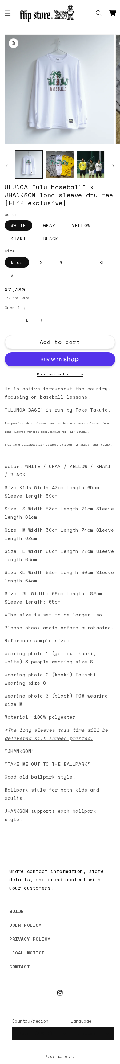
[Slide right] (113, 166)
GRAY (49, 225)
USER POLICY (25, 925)
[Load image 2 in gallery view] (60, 164)
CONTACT (19, 966)
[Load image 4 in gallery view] (91, 164)
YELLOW (81, 225)
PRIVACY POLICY (29, 939)
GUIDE (16, 911)
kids (17, 262)
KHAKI (18, 238)
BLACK (50, 238)
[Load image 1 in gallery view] (29, 164)
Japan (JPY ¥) (35, 1033)
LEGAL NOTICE (27, 952)
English (86, 1033)
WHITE (18, 225)
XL (102, 262)
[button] (7, 13)
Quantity (15, 308)
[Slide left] (7, 166)
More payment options (60, 374)
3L (14, 275)
